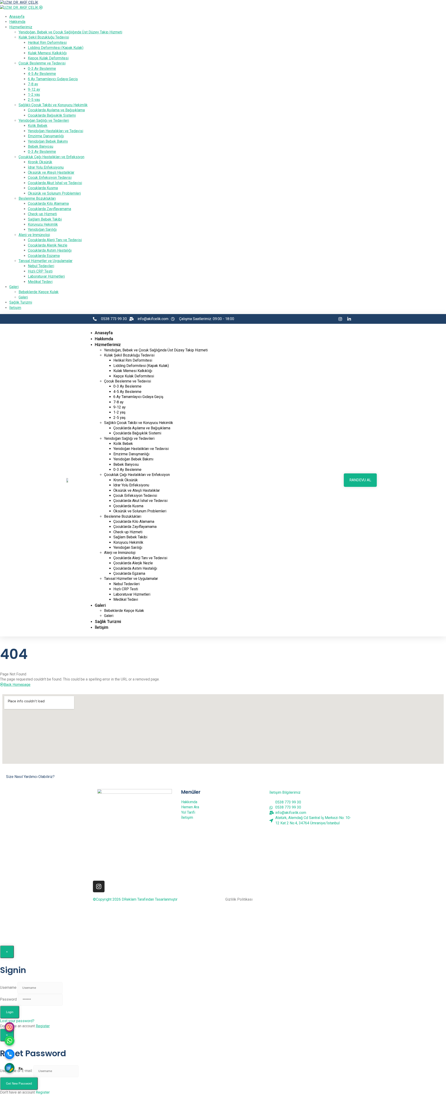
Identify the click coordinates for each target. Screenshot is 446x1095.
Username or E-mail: (16, 1071)
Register (43, 1026)
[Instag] (9, 1027)
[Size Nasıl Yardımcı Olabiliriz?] (4, 770)
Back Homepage (17, 684)
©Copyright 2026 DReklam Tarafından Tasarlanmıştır (135, 899)
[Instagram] (99, 886)
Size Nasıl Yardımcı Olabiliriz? (30, 776)
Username (8, 987)
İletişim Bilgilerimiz (285, 792)
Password (8, 999)
